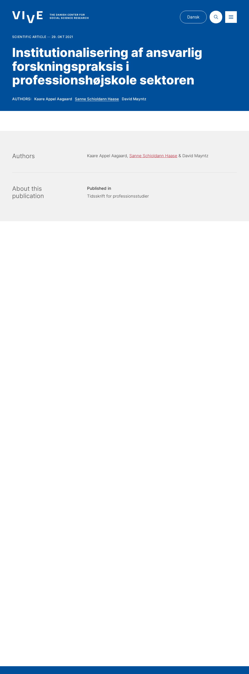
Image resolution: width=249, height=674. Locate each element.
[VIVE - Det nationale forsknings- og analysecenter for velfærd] (55, 17)
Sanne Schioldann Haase (97, 99)
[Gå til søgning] (216, 17)
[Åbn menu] (231, 17)
